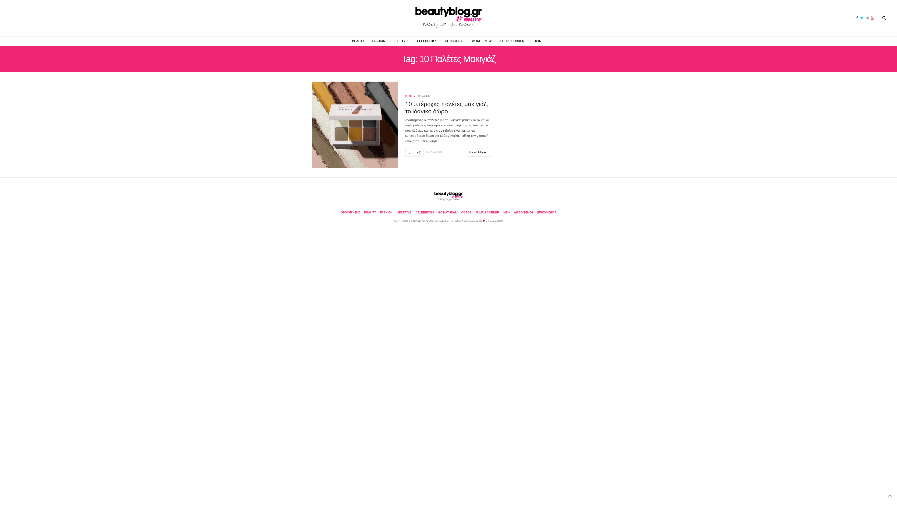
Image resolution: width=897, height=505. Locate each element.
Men (506, 212)
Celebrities (427, 41)
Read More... (479, 152)
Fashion (378, 41)
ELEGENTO (496, 221)
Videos (466, 212)
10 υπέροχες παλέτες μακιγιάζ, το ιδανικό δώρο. (446, 108)
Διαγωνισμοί (523, 212)
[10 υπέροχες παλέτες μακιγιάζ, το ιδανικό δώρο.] (355, 125)
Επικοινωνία (547, 212)
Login (536, 41)
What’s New (481, 41)
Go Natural (454, 41)
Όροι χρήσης (350, 212)
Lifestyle (401, 41)
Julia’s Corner (511, 41)
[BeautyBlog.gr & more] (448, 18)
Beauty (358, 41)
